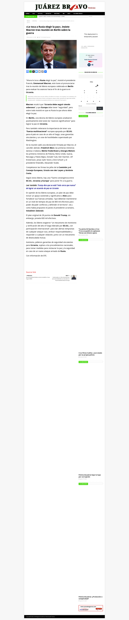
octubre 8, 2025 (83, 357)
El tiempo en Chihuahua (91, 103)
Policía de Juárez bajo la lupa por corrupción (90, 476)
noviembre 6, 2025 (84, 235)
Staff (39, 37)
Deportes (48, 13)
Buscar (80, 106)
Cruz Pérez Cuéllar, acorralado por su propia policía (90, 354)
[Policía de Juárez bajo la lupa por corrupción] (91, 417)
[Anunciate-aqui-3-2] (91, 610)
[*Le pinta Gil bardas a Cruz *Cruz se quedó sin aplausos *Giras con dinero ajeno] (91, 171)
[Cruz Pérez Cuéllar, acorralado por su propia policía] (91, 295)
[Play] (89, 65)
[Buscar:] (95, 16)
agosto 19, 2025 (83, 479)
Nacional (57, 13)
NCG (34, 13)
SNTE (68, 13)
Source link (31, 272)
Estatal (40, 13)
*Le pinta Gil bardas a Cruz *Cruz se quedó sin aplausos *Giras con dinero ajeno (89, 231)
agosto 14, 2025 (83, 601)
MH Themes (52, 616)
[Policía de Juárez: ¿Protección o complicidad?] (91, 539)
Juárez (27, 13)
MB (63, 13)
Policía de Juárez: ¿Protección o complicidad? (90, 598)
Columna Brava (77, 13)
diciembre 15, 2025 (32, 37)
